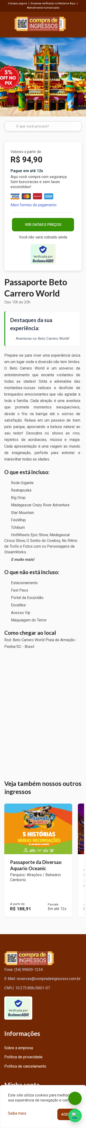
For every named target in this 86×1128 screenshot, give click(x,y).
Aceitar (67, 1114)
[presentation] (5, 77)
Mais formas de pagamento (34, 205)
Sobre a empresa (18, 1048)
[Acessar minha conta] (79, 23)
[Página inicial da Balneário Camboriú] (40, 23)
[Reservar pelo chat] (75, 1098)
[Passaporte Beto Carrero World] (43, 77)
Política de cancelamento (25, 1066)
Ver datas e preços (43, 224)
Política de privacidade (23, 1057)
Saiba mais (17, 1113)
